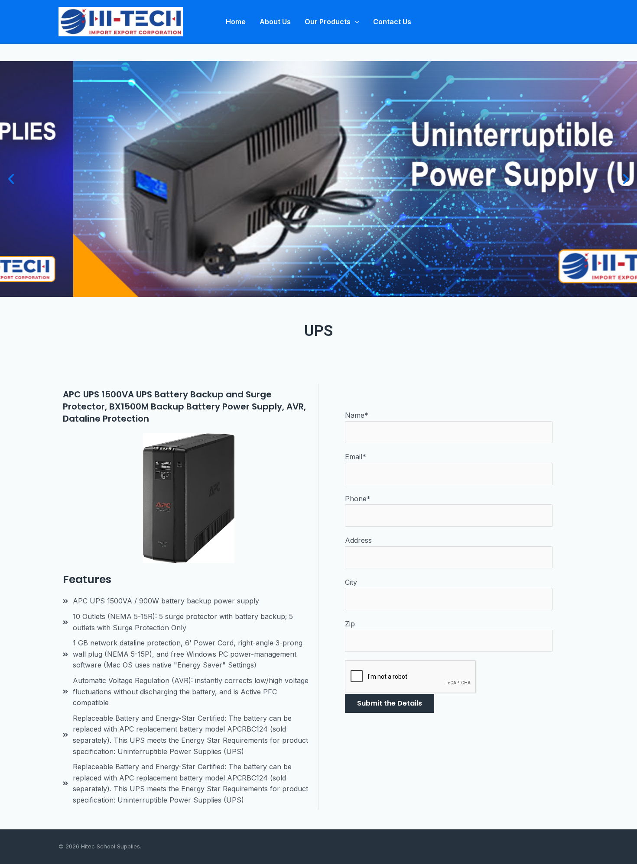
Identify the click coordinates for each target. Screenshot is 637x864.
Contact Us (392, 21)
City (351, 582)
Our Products (328, 21)
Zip (350, 623)
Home (236, 21)
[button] (11, 179)
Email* (355, 456)
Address (358, 540)
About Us (275, 21)
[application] (355, 21)
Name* (356, 415)
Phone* (357, 498)
